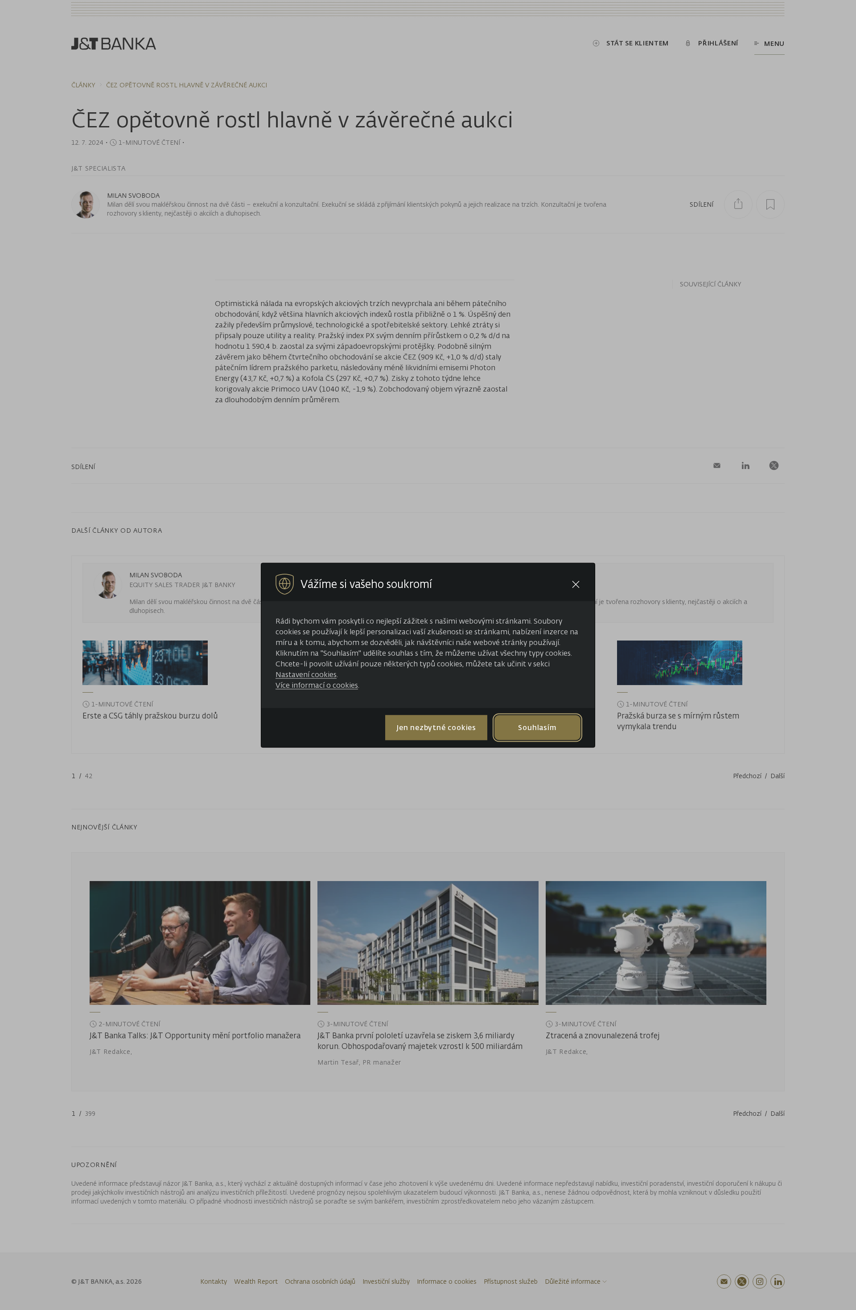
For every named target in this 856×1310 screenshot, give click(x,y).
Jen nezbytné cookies (436, 727)
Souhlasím (537, 727)
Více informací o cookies (317, 685)
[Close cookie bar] (575, 584)
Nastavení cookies (306, 674)
